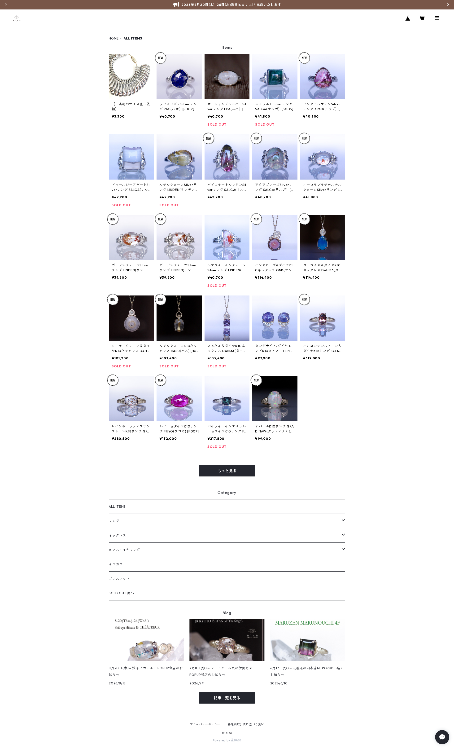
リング (114, 521)
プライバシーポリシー (205, 724)
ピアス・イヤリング (124, 550)
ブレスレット (119, 579)
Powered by (222, 740)
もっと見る (227, 470)
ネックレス (117, 535)
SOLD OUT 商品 (121, 593)
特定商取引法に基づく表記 (246, 724)
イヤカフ (116, 564)
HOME (114, 38)
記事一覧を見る (227, 698)
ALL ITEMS (117, 506)
